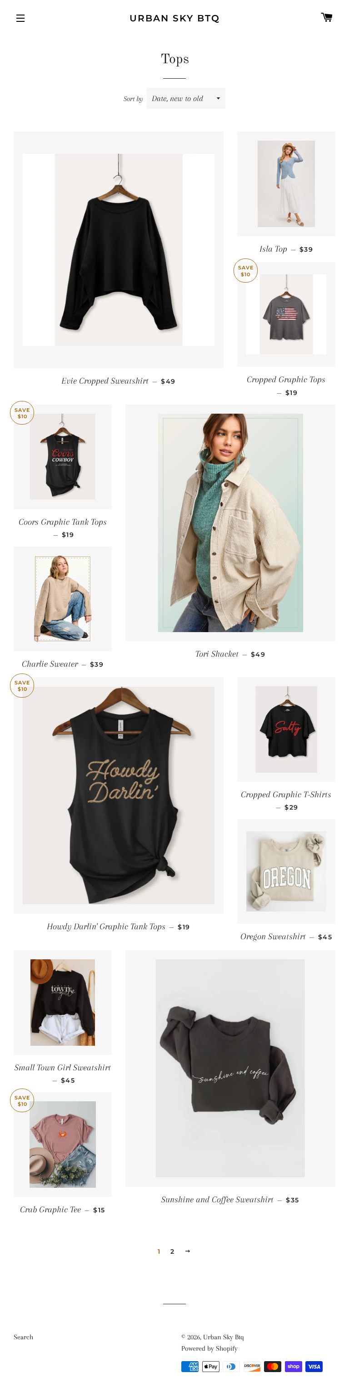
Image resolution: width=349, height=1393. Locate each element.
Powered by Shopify (209, 1348)
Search (23, 1337)
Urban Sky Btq (175, 18)
